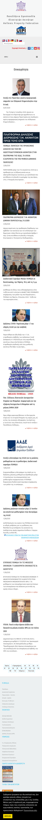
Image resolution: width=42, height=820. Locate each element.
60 (25, 666)
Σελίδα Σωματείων (7, 719)
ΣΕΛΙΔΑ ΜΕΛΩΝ (7, 716)
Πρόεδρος (5, 689)
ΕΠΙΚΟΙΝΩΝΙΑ (6, 731)
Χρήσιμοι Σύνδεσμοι (8, 722)
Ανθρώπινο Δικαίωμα (8, 704)
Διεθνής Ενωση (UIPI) (8, 733)
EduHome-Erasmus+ (8, 754)
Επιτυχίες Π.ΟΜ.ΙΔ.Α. (8, 701)
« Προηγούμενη (16, 666)
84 (13, 668)
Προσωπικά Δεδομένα (8, 728)
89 (34, 668)
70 (29, 666)
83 (9, 668)
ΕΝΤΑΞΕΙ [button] (8, 816)
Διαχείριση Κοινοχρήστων (9, 760)
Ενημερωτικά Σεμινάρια (9, 757)
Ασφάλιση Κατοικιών (8, 751)
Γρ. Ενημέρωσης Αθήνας (9, 743)
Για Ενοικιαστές (6, 725)
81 (37, 666)
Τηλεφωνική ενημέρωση (9, 746)
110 (15, 671)
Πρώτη (7, 666)
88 (30, 668)
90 (38, 668)
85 (17, 668)
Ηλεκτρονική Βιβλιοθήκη (9, 749)
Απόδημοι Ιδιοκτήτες (8, 707)
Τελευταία (31, 671)
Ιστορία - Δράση (6, 698)
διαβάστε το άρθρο (32, 125)
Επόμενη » (22, 671)
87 (26, 668)
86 (22, 668)
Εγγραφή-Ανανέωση (19, 48)
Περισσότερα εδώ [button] (30, 810)
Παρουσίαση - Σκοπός (8, 695)
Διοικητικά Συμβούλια (8, 692)
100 (10, 671)
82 (5, 668)
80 (33, 666)
